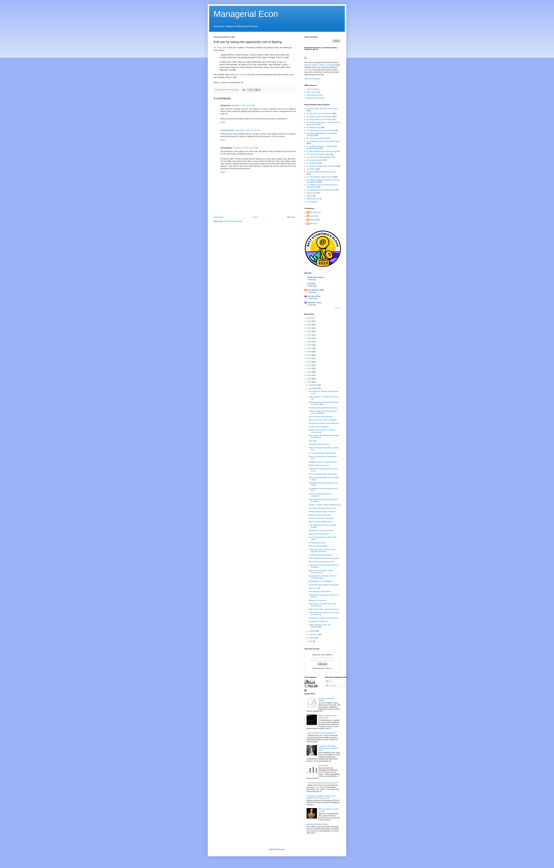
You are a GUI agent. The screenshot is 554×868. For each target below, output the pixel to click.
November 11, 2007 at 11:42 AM (247, 130)
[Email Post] (243, 89)
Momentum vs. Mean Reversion (321, 531)
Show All (337, 308)
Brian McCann (315, 212)
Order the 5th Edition (312, 79)
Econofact (311, 284)
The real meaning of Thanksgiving (322, 453)
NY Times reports (221, 47)
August (312, 638)
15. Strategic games (314, 160)
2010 (309, 372)
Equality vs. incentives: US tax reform (323, 618)
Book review (311, 193)
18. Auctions (311, 169)
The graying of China (317, 543)
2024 (309, 325)
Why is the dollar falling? (318, 546)
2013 (309, 362)
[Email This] (248, 89)
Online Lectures (313, 89)
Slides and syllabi (313, 92)
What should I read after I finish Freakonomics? (321, 572)
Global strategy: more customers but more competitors (323, 412)
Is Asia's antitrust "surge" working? (322, 512)
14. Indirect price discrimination (319, 157)
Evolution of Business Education (321, 518)
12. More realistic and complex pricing (321, 151)
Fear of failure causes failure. (320, 591)
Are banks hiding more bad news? (322, 508)
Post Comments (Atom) (233, 221)
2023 (309, 328)
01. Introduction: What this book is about (322, 109)
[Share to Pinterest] (259, 89)
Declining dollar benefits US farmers (323, 408)
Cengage (329, 65)
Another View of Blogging (319, 427)
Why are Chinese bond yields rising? (327, 717)
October (312, 631)
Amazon (308, 65)
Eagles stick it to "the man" (319, 465)
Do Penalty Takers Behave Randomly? (324, 585)
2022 (309, 331)
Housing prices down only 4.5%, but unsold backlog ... (323, 577)
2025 (309, 321)
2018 (309, 345)
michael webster (227, 130)
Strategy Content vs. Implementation (323, 462)
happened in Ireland (238, 74)
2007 (309, 382)
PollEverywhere (313, 199)
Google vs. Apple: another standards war (324, 505)
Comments (332, 686)
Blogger (282, 849)
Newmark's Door (314, 303)
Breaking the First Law (317, 600)
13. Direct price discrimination (318, 154)
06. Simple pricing (314, 127)
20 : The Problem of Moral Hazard (320, 177)
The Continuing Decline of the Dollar (323, 474)
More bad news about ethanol (320, 417)
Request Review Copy (315, 98)
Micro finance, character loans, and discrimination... (322, 605)
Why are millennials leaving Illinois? (322, 733)
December (313, 385)
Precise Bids (323, 766)
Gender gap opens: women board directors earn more (322, 551)
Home (255, 217)
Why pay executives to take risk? (321, 562)
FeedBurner (327, 668)
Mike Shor (313, 224)
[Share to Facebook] (256, 89)
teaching (310, 202)
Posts (330, 681)
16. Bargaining (312, 163)
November (313, 388)
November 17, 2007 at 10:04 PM (245, 148)
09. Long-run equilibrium (316, 138)
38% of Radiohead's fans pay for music (324, 558)
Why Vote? (313, 441)
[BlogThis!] (251, 89)
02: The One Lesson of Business (319, 114)
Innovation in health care (318, 621)
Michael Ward (314, 220)
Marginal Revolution (315, 277)
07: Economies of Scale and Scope (320, 130)
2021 (309, 335)
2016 (309, 352)
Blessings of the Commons (319, 534)
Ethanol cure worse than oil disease (323, 420)
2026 (309, 318)
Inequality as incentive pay (319, 444)
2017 (309, 348)
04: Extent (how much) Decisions (319, 119)
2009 (309, 375)
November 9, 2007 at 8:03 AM (242, 105)
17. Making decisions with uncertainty (321, 166)
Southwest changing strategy (320, 555)
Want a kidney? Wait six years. (321, 522)
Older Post (291, 217)
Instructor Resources (315, 95)
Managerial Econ (246, 14)
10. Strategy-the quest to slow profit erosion (323, 141)
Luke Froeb (313, 216)
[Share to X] (253, 89)
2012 (309, 365)
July (311, 641)
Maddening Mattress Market (317, 824)
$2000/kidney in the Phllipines (320, 581)
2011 (309, 369)
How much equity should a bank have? (323, 783)
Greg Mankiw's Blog (315, 290)
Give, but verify (314, 588)
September (313, 635)
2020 (309, 338)
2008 (309, 379)
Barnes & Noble (318, 65)
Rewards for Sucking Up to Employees (324, 423)
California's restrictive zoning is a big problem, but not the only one (321, 797)
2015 (309, 355)
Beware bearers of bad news (320, 515)
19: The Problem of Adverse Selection (321, 172)
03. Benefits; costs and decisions (319, 117)
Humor (309, 196)
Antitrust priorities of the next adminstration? (320, 626)
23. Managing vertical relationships (320, 190)
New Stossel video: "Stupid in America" (324, 609)
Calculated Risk (313, 296)
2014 (309, 358)
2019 (309, 342)
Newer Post (218, 217)
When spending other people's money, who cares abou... (324, 403)
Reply (222, 122)
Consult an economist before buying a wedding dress (328, 748)
